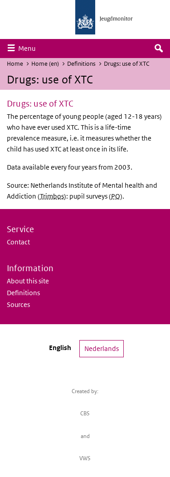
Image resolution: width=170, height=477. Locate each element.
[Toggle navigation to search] (158, 48)
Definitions (81, 64)
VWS (85, 458)
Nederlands (101, 348)
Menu (29, 48)
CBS (85, 413)
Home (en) (45, 64)
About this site (28, 281)
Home (15, 64)
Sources (18, 304)
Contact (18, 242)
